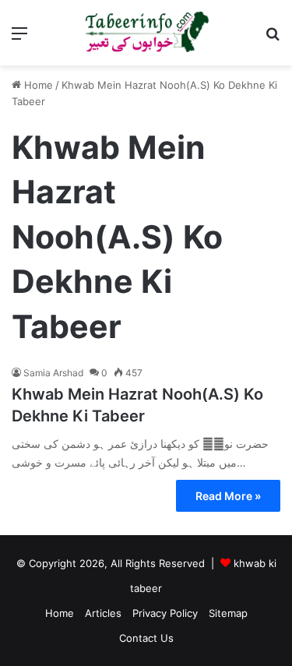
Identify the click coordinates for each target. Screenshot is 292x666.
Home (37, 85)
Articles (103, 613)
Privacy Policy (165, 613)
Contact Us (146, 638)
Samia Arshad (53, 373)
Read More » (228, 495)
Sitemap (228, 613)
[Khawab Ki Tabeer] (146, 33)
